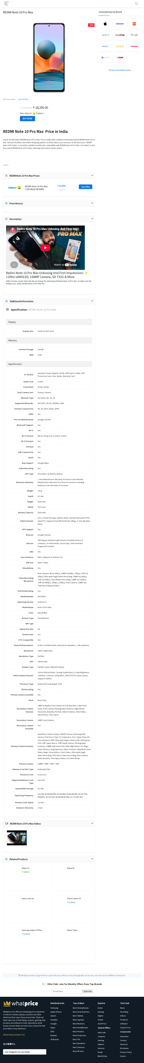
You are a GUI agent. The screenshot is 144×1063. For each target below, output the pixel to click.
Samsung (54, 1008)
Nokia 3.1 (25, 868)
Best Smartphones (81, 1008)
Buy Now (27, 118)
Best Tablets (78, 1015)
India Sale (102, 1032)
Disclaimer (124, 1048)
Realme (53, 1035)
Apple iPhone (56, 1012)
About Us (124, 1044)
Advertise (7, 1034)
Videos (123, 1015)
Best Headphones (80, 1027)
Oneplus (54, 1019)
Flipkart (101, 1044)
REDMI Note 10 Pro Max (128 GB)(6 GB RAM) (36, 188)
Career (123, 1056)
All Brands (54, 1039)
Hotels (100, 1019)
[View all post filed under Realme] (119, 35)
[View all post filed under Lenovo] (134, 46)
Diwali (100, 1052)
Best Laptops (78, 1019)
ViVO (52, 1031)
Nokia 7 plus (72, 930)
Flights (100, 1015)
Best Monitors (79, 1023)
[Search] (136, 3)
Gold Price (102, 1023)
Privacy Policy (126, 1052)
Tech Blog (124, 1012)
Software (124, 1023)
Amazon (101, 1048)
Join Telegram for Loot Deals (17, 1052)
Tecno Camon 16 (74, 898)
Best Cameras (79, 1047)
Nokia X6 (70, 868)
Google (53, 1023)
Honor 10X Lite (28, 898)
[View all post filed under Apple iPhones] (105, 24)
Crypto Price (125, 1027)
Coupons (101, 1036)
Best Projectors (79, 1035)
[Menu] (6, 3)
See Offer (85, 186)
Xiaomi (5, 165)
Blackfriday (102, 1056)
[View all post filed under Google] (134, 35)
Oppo (52, 1027)
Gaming (101, 1012)
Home (100, 1008)
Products (124, 1019)
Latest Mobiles (23, 99)
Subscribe (88, 991)
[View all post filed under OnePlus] (119, 57)
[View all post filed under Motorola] (105, 57)
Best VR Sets (78, 1051)
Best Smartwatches (81, 1012)
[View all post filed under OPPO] (105, 35)
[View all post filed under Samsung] (119, 24)
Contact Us (19, 1034)
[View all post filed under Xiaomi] (134, 24)
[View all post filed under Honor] (105, 46)
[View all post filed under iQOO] (119, 46)
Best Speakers (79, 1043)
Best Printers (78, 1031)
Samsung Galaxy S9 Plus (32, 930)
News (122, 1008)
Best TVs (76, 1039)
